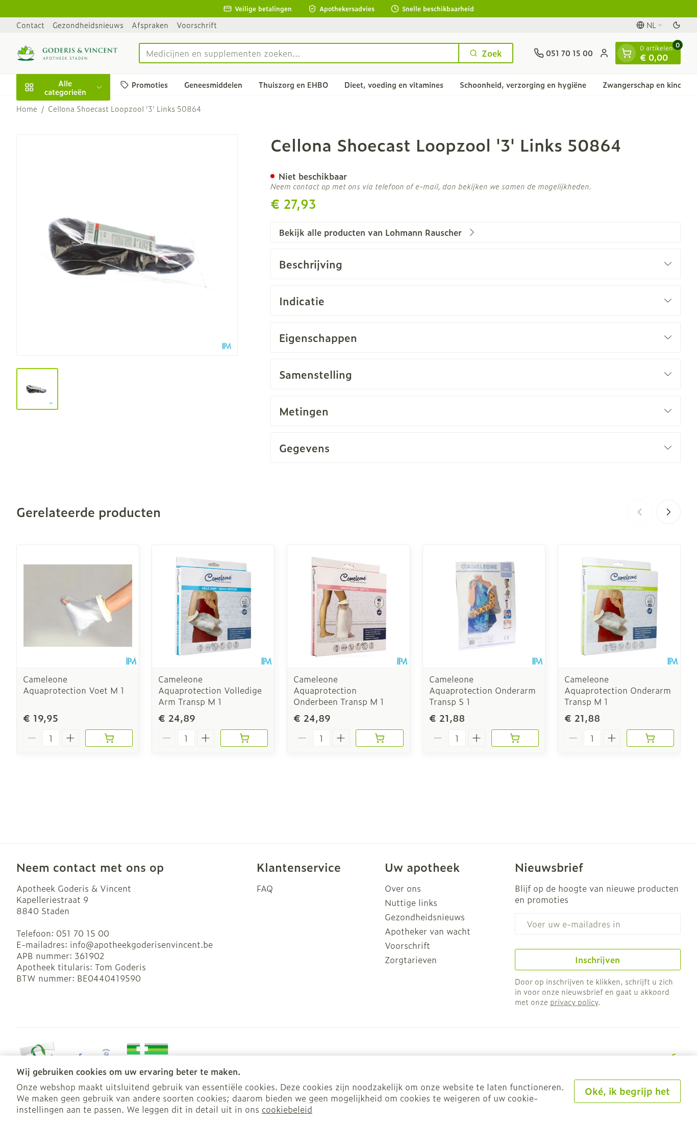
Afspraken (150, 24)
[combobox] (299, 53)
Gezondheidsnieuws (88, 24)
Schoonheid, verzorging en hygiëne (523, 84)
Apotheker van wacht (427, 931)
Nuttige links (411, 902)
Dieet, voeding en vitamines (393, 84)
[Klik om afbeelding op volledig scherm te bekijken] (127, 245)
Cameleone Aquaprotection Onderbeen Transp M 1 (338, 690)
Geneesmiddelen (213, 84)
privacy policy (574, 1001)
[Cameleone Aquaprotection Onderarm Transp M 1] (619, 606)
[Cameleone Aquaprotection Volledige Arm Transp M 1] (213, 606)
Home (26, 109)
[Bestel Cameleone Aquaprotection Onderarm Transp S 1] (515, 738)
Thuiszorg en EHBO (293, 84)
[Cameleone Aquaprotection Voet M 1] (78, 606)
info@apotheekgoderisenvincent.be (141, 944)
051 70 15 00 (82, 933)
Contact (30, 24)
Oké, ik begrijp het (627, 1091)
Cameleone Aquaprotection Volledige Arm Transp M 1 (210, 690)
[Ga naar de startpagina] (67, 53)
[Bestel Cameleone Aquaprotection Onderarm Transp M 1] (650, 738)
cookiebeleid (287, 1109)
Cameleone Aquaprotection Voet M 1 (74, 684)
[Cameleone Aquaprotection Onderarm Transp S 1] (484, 606)
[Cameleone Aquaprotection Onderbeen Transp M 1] (348, 606)
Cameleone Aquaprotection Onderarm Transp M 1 (617, 690)
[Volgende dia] (668, 512)
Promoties (150, 84)
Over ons (403, 888)
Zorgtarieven (411, 959)
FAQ (265, 888)
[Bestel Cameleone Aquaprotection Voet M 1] (109, 738)
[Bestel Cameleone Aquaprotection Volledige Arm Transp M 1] (244, 738)
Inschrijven (597, 959)
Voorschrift (197, 24)
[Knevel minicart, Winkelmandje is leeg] (626, 53)
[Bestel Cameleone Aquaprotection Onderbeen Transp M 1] (379, 738)
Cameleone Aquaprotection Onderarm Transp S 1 (482, 690)
